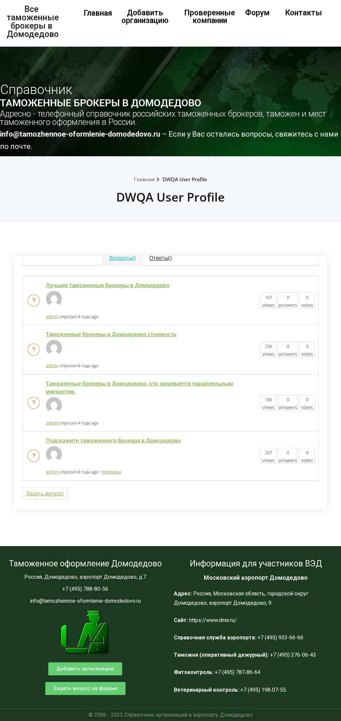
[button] (85, 668)
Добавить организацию (145, 16)
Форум (257, 12)
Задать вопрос (45, 493)
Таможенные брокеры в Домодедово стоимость (111, 334)
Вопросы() (122, 258)
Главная (98, 13)
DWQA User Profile (185, 179)
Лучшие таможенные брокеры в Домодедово (108, 285)
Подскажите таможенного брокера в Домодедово (113, 440)
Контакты (303, 12)
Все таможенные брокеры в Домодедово (33, 21)
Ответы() (160, 258)
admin (52, 317)
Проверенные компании (209, 16)
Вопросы (111, 472)
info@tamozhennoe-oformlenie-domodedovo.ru (81, 134)
